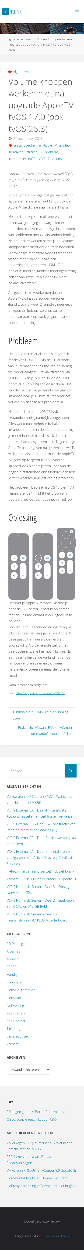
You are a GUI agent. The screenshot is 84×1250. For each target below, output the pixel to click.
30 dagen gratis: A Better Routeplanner (36, 1112)
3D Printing (15, 944)
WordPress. (61, 1236)
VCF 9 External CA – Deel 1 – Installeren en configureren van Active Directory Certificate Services (40, 857)
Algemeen (24, 39)
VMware (13, 1044)
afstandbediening (27, 145)
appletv (65, 145)
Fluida (45, 1236)
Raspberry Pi (16, 1013)
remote (15, 159)
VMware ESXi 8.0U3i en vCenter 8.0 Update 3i (41, 879)
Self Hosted (16, 1021)
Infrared (32, 152)
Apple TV (50, 145)
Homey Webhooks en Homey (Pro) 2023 (38, 1178)
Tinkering (13, 1028)
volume (57, 159)
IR (41, 152)
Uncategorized (18, 1036)
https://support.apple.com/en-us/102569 (40, 693)
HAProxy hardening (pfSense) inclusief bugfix (40, 871)
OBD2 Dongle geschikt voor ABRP (32, 1119)
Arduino (13, 959)
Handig (12, 974)
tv (24, 159)
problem (51, 152)
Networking (15, 1005)
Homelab (14, 998)
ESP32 (11, 967)
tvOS (31, 159)
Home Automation (21, 990)
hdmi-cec (16, 152)
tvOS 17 (44, 159)
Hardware (14, 982)
